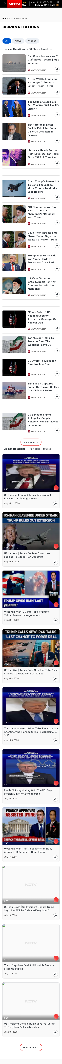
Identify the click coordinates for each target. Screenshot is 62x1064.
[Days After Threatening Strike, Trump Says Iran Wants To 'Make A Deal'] (14, 239)
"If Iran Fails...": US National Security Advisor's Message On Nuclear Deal (42, 317)
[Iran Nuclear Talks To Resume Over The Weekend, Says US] (14, 344)
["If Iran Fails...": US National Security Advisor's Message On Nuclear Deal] (14, 321)
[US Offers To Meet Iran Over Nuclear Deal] (14, 367)
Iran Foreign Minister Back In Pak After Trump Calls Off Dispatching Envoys (43, 130)
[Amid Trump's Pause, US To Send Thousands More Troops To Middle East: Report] (14, 190)
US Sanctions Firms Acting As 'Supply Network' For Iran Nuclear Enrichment (44, 420)
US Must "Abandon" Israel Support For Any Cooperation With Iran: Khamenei (42, 283)
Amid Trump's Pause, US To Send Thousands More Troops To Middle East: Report (43, 186)
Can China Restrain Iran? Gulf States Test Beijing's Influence (43, 60)
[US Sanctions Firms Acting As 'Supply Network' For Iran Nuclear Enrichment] (14, 423)
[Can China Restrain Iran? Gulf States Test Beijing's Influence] (14, 63)
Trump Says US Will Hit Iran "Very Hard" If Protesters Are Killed (42, 259)
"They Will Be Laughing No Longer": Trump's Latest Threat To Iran (42, 82)
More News (29, 442)
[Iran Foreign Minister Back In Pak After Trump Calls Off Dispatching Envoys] (14, 133)
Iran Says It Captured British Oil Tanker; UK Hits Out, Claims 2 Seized (43, 387)
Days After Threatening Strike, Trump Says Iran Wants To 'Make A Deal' (43, 236)
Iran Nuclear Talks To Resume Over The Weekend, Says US (41, 341)
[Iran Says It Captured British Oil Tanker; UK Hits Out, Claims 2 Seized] (14, 390)
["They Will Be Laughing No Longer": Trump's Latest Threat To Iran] (14, 86)
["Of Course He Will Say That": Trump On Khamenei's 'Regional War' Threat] (14, 215)
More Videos (29, 1047)
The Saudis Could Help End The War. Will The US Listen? (43, 105)
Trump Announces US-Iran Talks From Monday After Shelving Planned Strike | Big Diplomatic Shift (31, 732)
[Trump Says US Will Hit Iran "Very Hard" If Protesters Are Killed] (14, 262)
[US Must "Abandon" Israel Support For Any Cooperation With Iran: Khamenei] (14, 287)
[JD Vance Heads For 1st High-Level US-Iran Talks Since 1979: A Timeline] (14, 157)
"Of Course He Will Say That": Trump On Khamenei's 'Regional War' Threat (42, 212)
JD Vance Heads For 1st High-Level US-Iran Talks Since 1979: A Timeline (43, 154)
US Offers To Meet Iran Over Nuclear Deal (42, 362)
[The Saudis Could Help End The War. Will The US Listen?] (14, 108)
